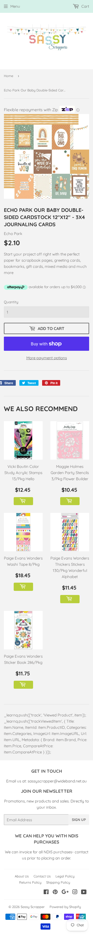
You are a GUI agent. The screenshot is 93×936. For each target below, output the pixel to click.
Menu (15, 6)
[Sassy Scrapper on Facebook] (46, 892)
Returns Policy (30, 882)
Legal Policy (65, 876)
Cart (84, 6)
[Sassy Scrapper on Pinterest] (55, 892)
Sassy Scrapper (33, 907)
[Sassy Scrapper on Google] (65, 892)
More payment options (46, 357)
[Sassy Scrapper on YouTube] (84, 892)
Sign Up (79, 819)
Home (8, 76)
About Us (22, 876)
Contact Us (42, 876)
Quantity (11, 302)
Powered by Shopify (65, 907)
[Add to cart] (23, 501)
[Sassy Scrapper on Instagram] (75, 892)
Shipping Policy (58, 882)
